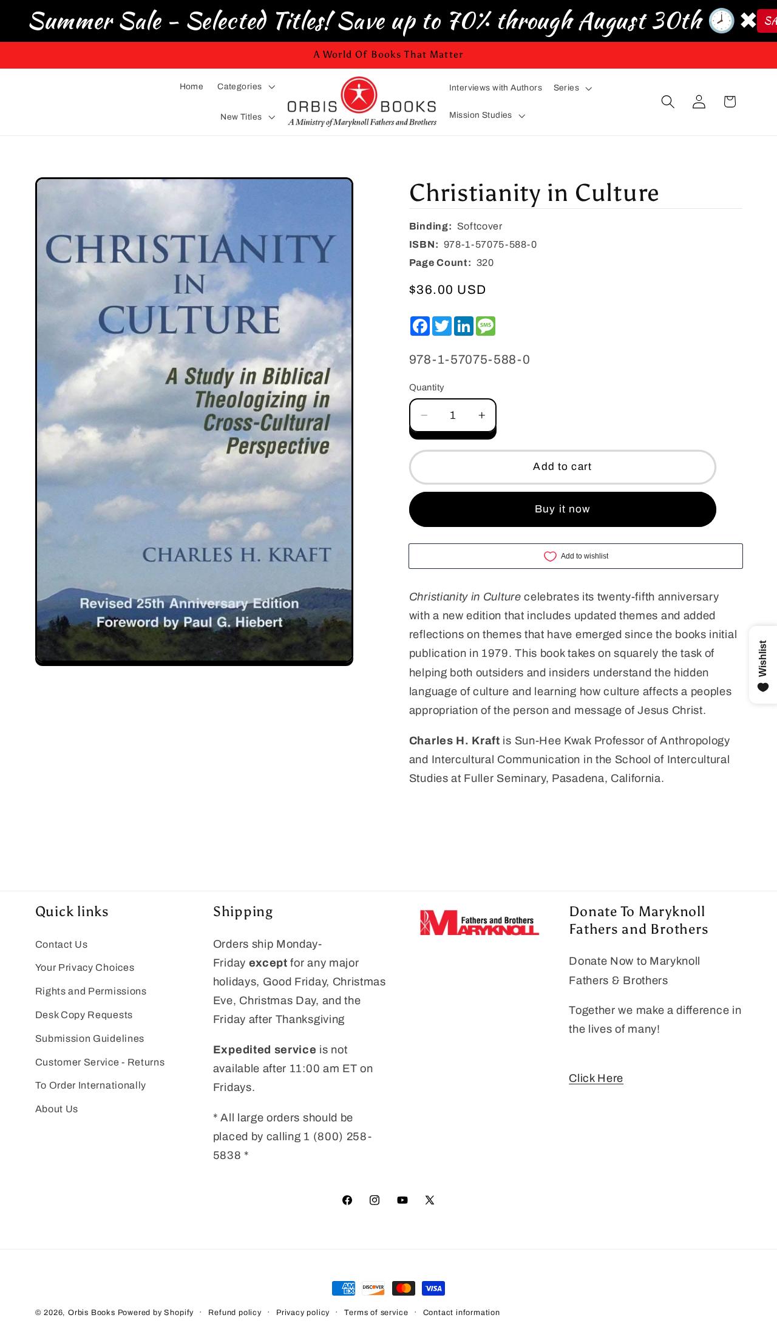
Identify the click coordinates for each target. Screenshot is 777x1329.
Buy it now (563, 509)
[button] (246, 86)
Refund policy (234, 1312)
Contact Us (61, 944)
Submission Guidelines (90, 1038)
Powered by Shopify (156, 1312)
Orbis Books (91, 1312)
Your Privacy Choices (85, 967)
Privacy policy (303, 1312)
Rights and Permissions (91, 991)
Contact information (461, 1312)
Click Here (596, 1078)
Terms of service (376, 1312)
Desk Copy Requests (84, 1015)
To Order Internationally (91, 1085)
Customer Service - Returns (100, 1062)
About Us (57, 1109)
